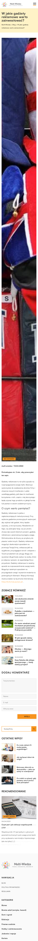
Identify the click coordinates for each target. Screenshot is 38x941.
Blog (4, 883)
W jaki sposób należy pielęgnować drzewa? (24, 639)
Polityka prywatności (11, 887)
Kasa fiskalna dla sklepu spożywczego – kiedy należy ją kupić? (24, 662)
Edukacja (5, 919)
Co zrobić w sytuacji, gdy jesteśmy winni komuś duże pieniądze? (26, 780)
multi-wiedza (7, 466)
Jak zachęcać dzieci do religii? (25, 758)
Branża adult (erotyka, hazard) (14, 910)
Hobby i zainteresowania (12, 929)
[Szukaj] (33, 729)
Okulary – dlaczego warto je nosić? (23, 650)
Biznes (4, 905)
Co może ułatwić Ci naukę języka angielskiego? (24, 747)
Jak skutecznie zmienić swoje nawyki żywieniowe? (24, 601)
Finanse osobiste (8, 924)
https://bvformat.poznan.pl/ (12, 582)
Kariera (5, 938)
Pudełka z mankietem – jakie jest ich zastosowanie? (24, 613)
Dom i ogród (7, 915)
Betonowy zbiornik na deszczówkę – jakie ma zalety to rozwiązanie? (26, 769)
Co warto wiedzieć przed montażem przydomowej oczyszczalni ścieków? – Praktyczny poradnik (25, 626)
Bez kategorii (9, 459)
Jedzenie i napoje (9, 934)
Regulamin (6, 891)
